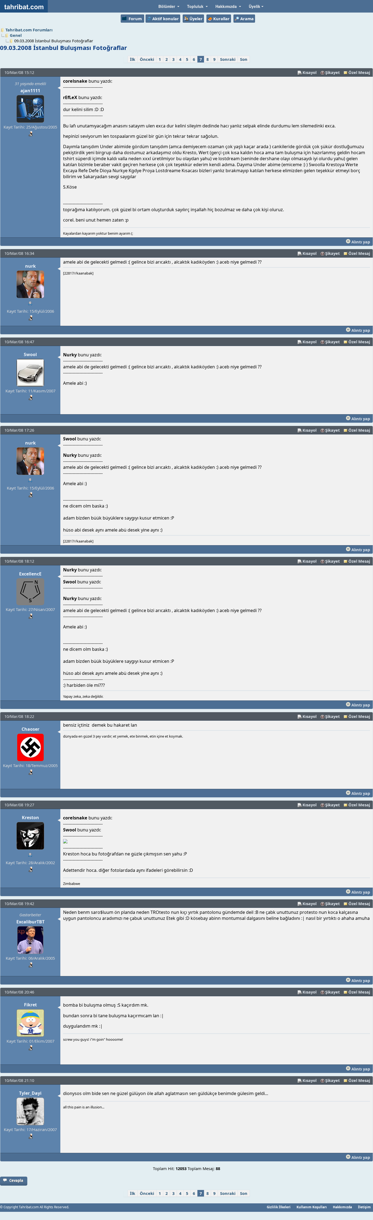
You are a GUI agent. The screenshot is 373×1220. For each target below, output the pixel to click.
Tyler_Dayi (30, 1093)
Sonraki (227, 59)
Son (243, 59)
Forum (135, 18)
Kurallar (221, 18)
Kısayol (309, 72)
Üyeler (196, 18)
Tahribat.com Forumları (28, 29)
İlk (132, 59)
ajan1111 (30, 91)
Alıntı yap (360, 241)
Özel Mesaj (359, 72)
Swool (30, 354)
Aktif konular (165, 18)
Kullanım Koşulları (312, 1207)
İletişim (364, 1207)
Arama (247, 18)
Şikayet (332, 72)
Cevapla (16, 1180)
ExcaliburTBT (30, 922)
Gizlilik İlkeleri (279, 1207)
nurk (30, 266)
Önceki (147, 59)
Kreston (30, 818)
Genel (16, 35)
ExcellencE (30, 574)
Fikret (30, 1005)
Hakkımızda (342, 1207)
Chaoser (30, 729)
